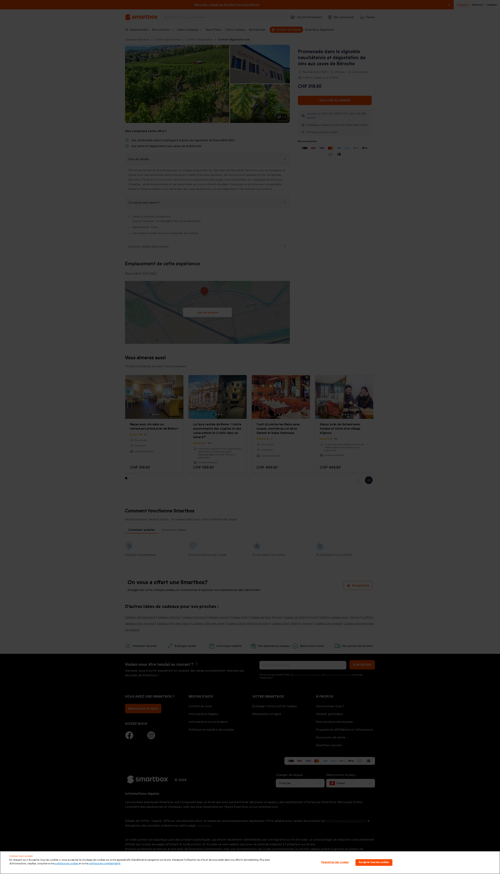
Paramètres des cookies (335, 862)
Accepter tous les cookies (374, 862)
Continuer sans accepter (21, 856)
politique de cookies (66, 863)
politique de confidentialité (104, 863)
